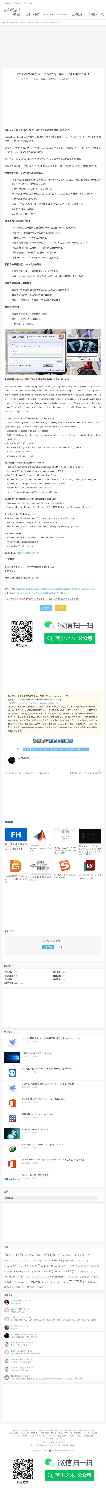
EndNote (84, 1255)
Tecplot (95, 1266)
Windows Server (32, 1277)
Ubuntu (8, 1272)
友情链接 (65, 1445)
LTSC (72, 1261)
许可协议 (57, 1445)
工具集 (70, 1436)
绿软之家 (86, 1433)
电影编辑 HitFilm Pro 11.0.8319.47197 (85, 773)
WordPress (73, 1277)
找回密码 (28, 3)
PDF (71, 1266)
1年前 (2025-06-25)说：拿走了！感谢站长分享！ (22, 1344)
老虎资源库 (62, 1436)
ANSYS (29, 1255)
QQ (86, 1266)
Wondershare (58, 1276)
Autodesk (45, 1255)
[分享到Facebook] (63, 741)
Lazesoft (26, 749)
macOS (47, 14)
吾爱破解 (49, 1431)
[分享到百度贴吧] (51, 741)
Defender (71, 1255)
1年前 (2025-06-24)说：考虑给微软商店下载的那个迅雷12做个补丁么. (27, 1352)
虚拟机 (9, 1287)
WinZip (44, 1277)
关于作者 (62, 1442)
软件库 (94, 1433)
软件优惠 (31, 1287)
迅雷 (40, 1287)
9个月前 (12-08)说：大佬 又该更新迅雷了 (21, 1310)
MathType (83, 1261)
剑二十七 (52, 1436)
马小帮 (91, 1431)
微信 (94, 1277)
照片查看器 (62, 1282)
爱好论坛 (58, 1431)
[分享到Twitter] (59, 741)
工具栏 (92, 14)
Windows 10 (66, 1271)
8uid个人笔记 (41, 1436)
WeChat (28, 1272)
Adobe (13, 1254)
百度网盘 (79, 1282)
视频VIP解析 (32, 14)
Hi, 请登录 (6, 3)
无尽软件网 (48, 1438)
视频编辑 (20, 1287)
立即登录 (48, 947)
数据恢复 (37, 1282)
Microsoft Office (26, 1266)
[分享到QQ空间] (39, 741)
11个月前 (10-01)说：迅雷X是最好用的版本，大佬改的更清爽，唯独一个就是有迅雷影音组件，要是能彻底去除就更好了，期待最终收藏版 (53, 1319)
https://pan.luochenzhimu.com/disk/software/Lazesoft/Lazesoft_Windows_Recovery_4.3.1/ (55, 589)
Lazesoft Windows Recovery (41, 749)
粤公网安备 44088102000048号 (62, 1451)
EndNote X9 (10, 1261)
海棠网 (25, 1436)
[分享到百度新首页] (55, 741)
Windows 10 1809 (87, 1272)
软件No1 (41, 1431)
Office (42, 1265)
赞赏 (61, 608)
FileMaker (37, 1261)
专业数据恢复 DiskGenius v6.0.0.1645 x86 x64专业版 (16, 879)
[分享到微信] (35, 741)
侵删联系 (41, 1445)
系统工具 (52, 79)
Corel (61, 1255)
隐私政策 (49, 1445)
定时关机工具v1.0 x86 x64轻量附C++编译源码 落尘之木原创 (65, 850)
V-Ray (18, 1271)
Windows (61, 14)
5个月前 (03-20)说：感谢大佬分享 (21, 1302)
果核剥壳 (24, 1431)
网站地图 (72, 1445)
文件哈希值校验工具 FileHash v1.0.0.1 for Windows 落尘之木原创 (16, 846)
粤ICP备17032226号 (40, 1451)
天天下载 (58, 1438)
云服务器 (84, 1277)
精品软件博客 (89, 1436)
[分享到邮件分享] (67, 741)
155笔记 (78, 1436)
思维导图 (10, 1282)
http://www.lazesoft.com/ (28, 553)
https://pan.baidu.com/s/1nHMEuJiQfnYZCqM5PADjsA (41, 593)
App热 (32, 1436)
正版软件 (50, 1282)
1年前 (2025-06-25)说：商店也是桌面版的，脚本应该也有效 (24, 1335)
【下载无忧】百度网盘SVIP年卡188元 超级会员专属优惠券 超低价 (54, 599)
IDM (47, 1261)
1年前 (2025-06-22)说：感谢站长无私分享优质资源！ (22, 1360)
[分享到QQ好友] (47, 741)
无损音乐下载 (76, 1433)
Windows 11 (14, 1276)
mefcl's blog (16, 1436)
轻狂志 (32, 1431)
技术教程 (77, 14)
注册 (60, 947)
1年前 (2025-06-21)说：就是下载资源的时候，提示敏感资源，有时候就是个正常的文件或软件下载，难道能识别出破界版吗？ (48, 1377)
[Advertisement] (53, 47)
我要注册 (17, 3)
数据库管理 (23, 1282)
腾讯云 (94, 1282)
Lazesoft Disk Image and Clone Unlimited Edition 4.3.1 (27, 773)
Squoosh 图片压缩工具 (29, 1433)
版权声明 (33, 1445)
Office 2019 (58, 1266)
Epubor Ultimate (24, 1261)
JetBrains (60, 1260)
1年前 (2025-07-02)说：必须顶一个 (20, 1327)
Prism (79, 1266)
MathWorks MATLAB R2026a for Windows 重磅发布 (40, 848)
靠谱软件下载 (63, 1433)
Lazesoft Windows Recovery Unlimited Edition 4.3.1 (53, 74)
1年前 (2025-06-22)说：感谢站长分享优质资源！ (22, 1369)
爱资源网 (67, 1431)
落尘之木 (11, 10)
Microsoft (10, 1266)
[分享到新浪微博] (43, 741)
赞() (47, 608)
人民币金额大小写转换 (47, 1433)
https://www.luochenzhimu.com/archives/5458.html (38, 703)
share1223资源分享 (79, 1431)
